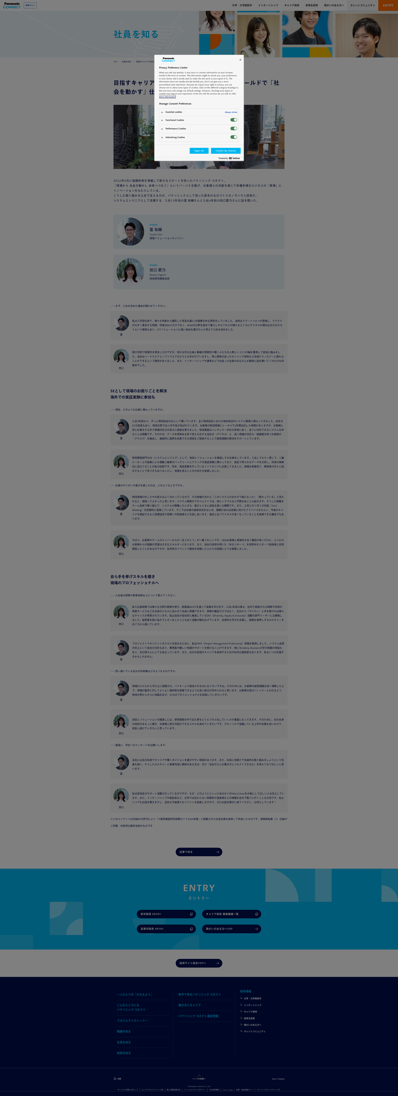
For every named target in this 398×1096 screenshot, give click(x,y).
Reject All (199, 151)
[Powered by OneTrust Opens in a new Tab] (230, 159)
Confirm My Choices (226, 151)
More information (167, 97)
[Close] (240, 59)
